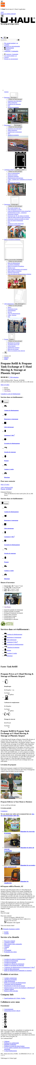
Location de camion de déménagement (14, 959)
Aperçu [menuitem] (9, 307)
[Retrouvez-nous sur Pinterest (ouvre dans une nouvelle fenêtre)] (5, 1020)
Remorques (14, 97)
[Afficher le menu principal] (2, 16)
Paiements (7, 945)
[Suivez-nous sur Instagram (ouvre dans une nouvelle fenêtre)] (5, 1017)
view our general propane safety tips (17, 814)
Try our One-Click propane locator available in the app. (16, 670)
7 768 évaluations (14, 377)
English (6, 932)
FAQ (5, 948)
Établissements (10, 1051)
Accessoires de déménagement (12, 443)
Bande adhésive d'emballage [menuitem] (14, 271)
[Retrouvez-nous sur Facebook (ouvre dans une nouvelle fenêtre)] (5, 1014)
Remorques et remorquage (11, 419)
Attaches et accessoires (10, 979)
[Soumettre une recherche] (18, 40)
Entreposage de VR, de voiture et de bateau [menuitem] (18, 215)
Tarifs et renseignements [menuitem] (14, 173)
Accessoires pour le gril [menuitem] (13, 344)
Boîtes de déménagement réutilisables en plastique (18, 970)
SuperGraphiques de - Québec (14, 998)
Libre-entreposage (9, 427)
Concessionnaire (8, 1009)
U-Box (20, 169)
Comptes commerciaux (10, 978)
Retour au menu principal (15, 99)
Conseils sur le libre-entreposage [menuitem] (16, 223)
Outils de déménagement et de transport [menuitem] (17, 269)
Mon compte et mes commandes (13, 944)
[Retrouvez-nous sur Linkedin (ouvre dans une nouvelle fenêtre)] (5, 1022)
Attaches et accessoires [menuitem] (13, 107)
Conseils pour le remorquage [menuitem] (15, 132)
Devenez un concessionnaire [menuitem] (12, 46)
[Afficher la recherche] (4, 38)
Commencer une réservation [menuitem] (14, 101)
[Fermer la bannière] (2, 2)
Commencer (4, 811)
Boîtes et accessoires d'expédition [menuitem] (16, 266)
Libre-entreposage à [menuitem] (14, 209)
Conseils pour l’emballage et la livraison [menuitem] (20, 179)
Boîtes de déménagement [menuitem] (14, 263)
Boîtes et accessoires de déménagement (15, 982)
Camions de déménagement (11, 410)
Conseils (6, 947)
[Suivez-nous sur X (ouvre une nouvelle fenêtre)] (5, 1025)
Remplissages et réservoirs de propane (14, 986)
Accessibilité (7, 950)
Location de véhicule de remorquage (14, 964)
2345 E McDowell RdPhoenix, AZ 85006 (7, 488)
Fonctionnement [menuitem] (12, 310)
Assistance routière (9, 942)
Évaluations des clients (10, 952)
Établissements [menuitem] (9, 48)
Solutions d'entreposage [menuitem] (13, 272)
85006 (6, 359)
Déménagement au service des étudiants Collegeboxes (19, 987)
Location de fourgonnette (11, 960)
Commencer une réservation (14, 128)
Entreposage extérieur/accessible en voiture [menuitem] (18, 219)
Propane (11, 339)
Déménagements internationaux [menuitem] (15, 178)
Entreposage (14, 204)
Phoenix (6, 357)
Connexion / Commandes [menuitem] (11, 51)
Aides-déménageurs (20, 303)
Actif (2, 12)
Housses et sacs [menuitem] (11, 267)
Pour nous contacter (9, 941)
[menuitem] (21, 128)
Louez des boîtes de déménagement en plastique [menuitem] (19, 274)
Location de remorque (10, 962)
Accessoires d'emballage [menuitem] (14, 264)
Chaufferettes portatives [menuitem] (13, 347)
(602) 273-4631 (5, 385)
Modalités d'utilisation (10, 1044)
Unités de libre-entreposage (11, 969)
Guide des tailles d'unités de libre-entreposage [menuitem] (19, 217)
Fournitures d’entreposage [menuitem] (14, 225)
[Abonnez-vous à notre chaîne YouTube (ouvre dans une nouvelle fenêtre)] (5, 1027)
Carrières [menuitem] (6, 44)
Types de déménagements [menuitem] (14, 313)
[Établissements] (7, 38)
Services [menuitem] (10, 312)
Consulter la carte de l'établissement (10, 394)
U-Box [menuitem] (9, 169)
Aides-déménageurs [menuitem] (9, 303)
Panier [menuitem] (7, 49)
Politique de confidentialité (11, 1043)
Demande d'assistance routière (11, 929)
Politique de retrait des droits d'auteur (14, 1046)
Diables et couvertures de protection (14, 965)
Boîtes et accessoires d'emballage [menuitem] (12, 239)
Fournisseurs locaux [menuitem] (12, 309)
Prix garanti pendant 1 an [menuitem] (11, 43)
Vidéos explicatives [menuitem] (12, 102)
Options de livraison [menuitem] (13, 174)
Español (6, 933)
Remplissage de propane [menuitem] (14, 343)
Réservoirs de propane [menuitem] (13, 349)
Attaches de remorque (10, 452)
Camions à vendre (9, 469)
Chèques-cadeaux (9, 989)
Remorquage (7, 125)
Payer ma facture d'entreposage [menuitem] (15, 220)
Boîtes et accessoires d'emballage (14, 259)
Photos (7, 391)
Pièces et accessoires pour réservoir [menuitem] (16, 350)
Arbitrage (6, 1041)
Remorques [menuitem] (7, 97)
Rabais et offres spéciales (11, 991)
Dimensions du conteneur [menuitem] (14, 182)
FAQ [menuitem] (9, 105)
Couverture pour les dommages (12, 984)
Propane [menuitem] (6, 339)
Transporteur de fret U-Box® (12, 1010)
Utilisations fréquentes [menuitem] (13, 176)
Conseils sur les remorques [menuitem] (14, 104)
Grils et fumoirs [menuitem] (12, 346)
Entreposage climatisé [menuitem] (13, 214)
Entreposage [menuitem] (7, 204)
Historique (7, 477)
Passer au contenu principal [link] (8, 13)
